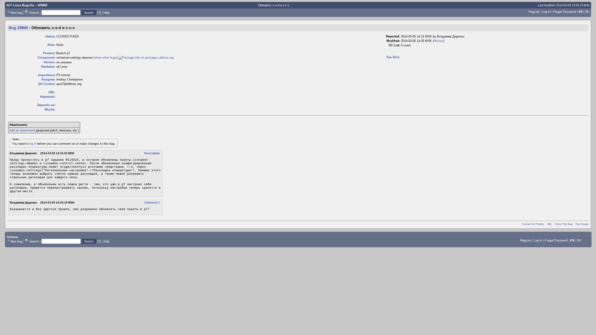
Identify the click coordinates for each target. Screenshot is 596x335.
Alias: (51, 45)
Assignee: (48, 79)
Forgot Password (564, 11)
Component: (46, 57)
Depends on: (46, 105)
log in (32, 143)
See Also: (393, 57)
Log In (546, 11)
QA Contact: (46, 84)
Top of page (582, 224)
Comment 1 (152, 202)
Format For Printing (533, 224)
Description (152, 153)
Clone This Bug (563, 224)
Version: (49, 62)
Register (534, 11)
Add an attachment (22, 130)
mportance (46, 75)
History (438, 41)
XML (549, 224)
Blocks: (50, 109)
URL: (51, 92)
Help (106, 12)
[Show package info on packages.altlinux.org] (146, 57)
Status (49, 36)
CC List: (394, 45)
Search (34, 12)
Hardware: (48, 66)
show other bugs (106, 57)
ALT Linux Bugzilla (20, 5)
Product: (49, 53)
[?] (99, 12)
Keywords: (47, 96)
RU (587, 11)
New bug (16, 12)
